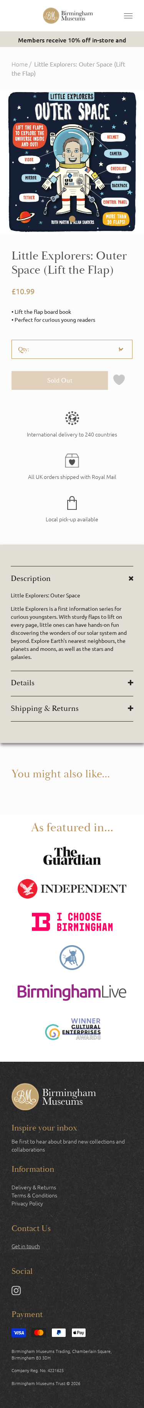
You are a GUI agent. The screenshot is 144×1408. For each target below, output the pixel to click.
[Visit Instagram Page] (16, 1292)
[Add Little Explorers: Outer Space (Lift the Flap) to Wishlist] (119, 380)
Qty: (23, 349)
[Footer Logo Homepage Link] (54, 1097)
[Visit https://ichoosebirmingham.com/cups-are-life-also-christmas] (72, 923)
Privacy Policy (27, 1203)
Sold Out (60, 380)
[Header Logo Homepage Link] (68, 16)
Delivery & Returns (34, 1187)
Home (20, 64)
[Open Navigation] (128, 15)
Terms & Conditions (34, 1195)
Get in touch (26, 1246)
